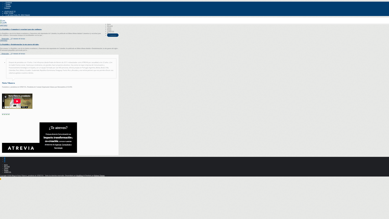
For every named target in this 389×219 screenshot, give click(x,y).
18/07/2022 (3, 25)
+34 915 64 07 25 (9, 11)
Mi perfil (7, 166)
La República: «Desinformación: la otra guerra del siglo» (19, 44)
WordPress (79, 175)
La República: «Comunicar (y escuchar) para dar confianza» (21, 29)
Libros (6, 168)
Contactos (113, 35)
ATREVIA (7, 172)
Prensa (6, 170)
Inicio (6, 165)
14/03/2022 (3, 40)
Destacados (5, 39)
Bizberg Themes (99, 175)
